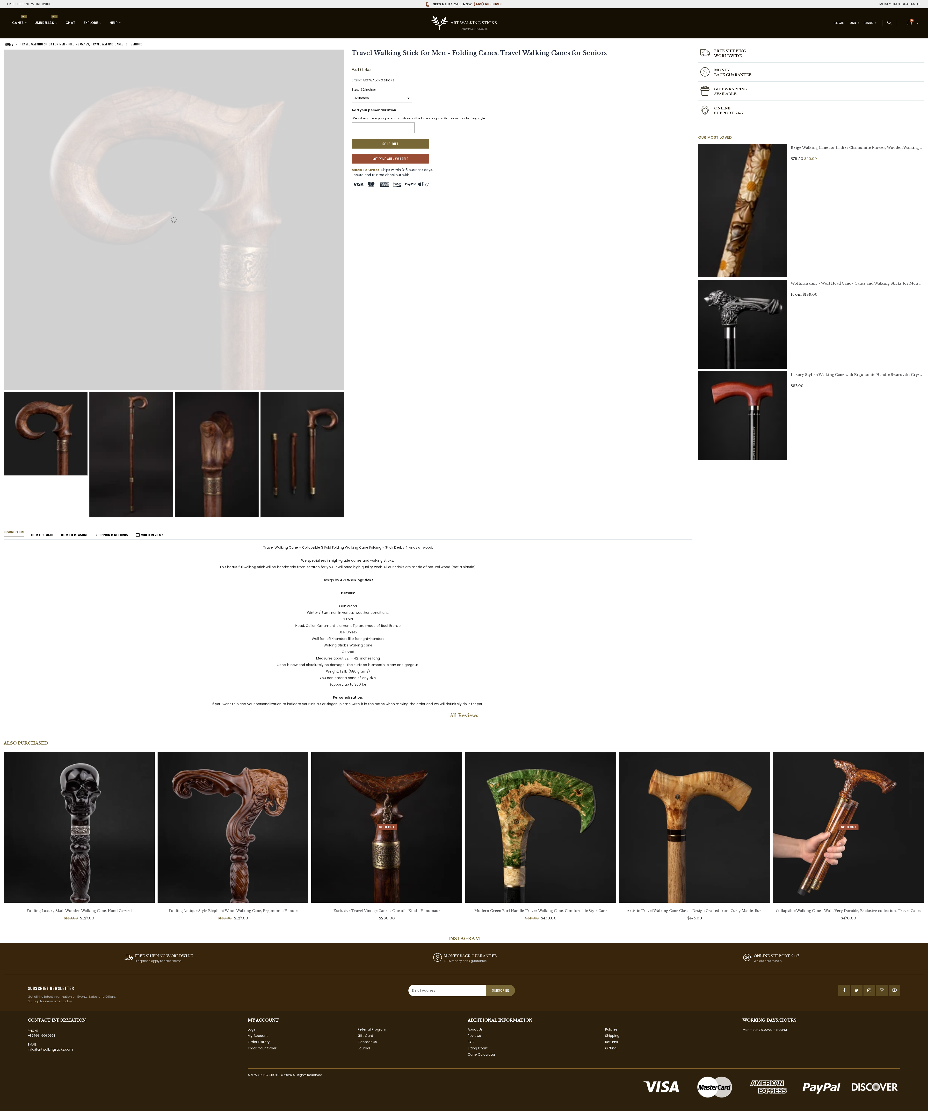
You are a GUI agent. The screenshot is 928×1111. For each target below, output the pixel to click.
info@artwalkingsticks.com (50, 1049)
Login (839, 23)
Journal (364, 1048)
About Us (475, 1029)
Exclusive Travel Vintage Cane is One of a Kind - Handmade (387, 911)
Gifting (610, 1048)
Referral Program (372, 1029)
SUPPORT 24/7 (728, 113)
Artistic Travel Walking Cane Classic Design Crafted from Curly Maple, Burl (694, 911)
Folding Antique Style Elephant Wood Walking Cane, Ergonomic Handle (233, 911)
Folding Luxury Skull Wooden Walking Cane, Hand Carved (79, 911)
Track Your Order (262, 1048)
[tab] (14, 532)
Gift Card (365, 1035)
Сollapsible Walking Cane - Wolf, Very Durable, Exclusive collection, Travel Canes (848, 911)
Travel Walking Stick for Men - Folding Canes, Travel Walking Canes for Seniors (479, 53)
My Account (258, 1035)
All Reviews (464, 715)
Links (868, 23)
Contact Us (367, 1041)
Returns (611, 1041)
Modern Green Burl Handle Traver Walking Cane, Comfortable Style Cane (540, 911)
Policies (611, 1029)
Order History (259, 1041)
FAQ (471, 1041)
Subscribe (500, 990)
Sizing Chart (478, 1048)
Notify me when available (390, 158)
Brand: (357, 80)
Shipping (612, 1035)
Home (9, 44)
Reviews (474, 1035)
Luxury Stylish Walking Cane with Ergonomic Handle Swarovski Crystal (857, 375)
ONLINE (722, 108)
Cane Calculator (481, 1054)
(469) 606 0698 (467, 4)
